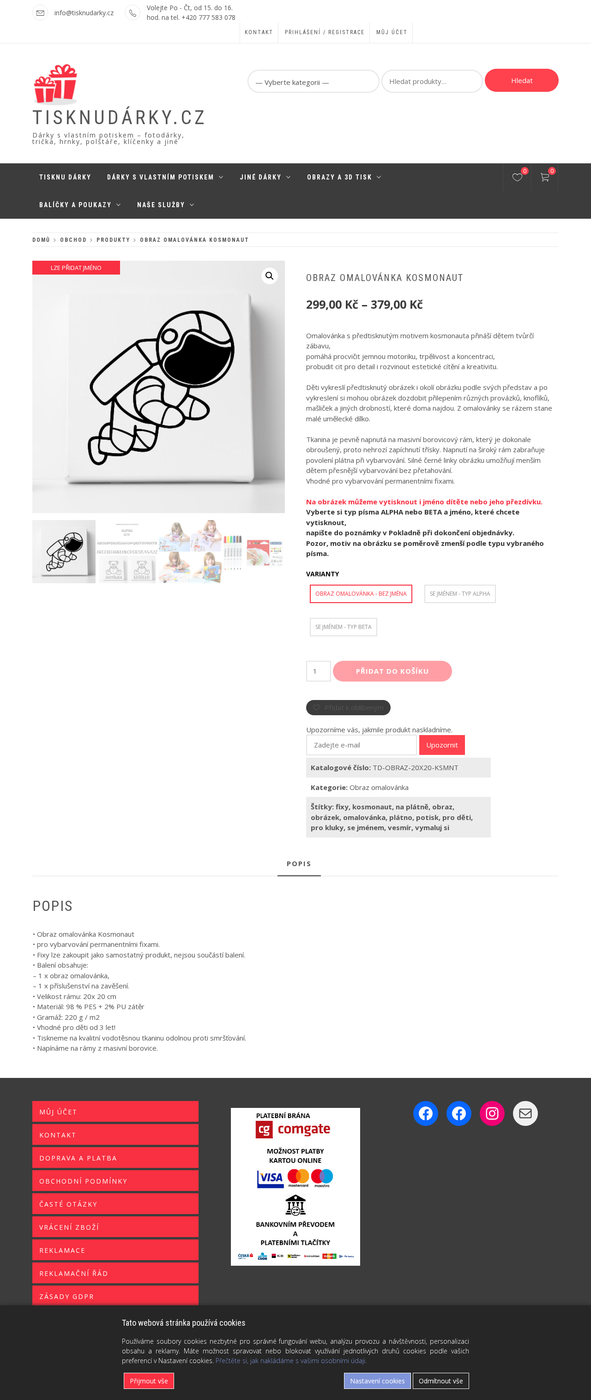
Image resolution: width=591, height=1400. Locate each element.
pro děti (456, 817)
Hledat (522, 80)
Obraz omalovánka (379, 787)
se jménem (365, 827)
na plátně (412, 806)
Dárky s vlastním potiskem (160, 177)
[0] (517, 178)
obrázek (325, 817)
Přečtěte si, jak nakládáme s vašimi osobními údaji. (291, 1360)
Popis (299, 863)
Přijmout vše (149, 1380)
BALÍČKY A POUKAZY (75, 205)
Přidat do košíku (392, 671)
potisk (427, 817)
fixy (342, 806)
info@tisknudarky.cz (84, 12)
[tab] (299, 864)
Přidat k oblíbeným (354, 707)
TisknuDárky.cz (119, 117)
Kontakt (259, 32)
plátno (400, 817)
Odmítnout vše (441, 1380)
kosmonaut (372, 806)
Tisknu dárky (65, 177)
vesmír (399, 827)
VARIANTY (322, 573)
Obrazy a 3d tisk (339, 177)
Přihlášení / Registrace (325, 32)
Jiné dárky (261, 177)
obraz (442, 806)
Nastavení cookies (377, 1380)
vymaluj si (432, 827)
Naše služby (161, 205)
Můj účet (392, 32)
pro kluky (327, 827)
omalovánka (364, 817)
